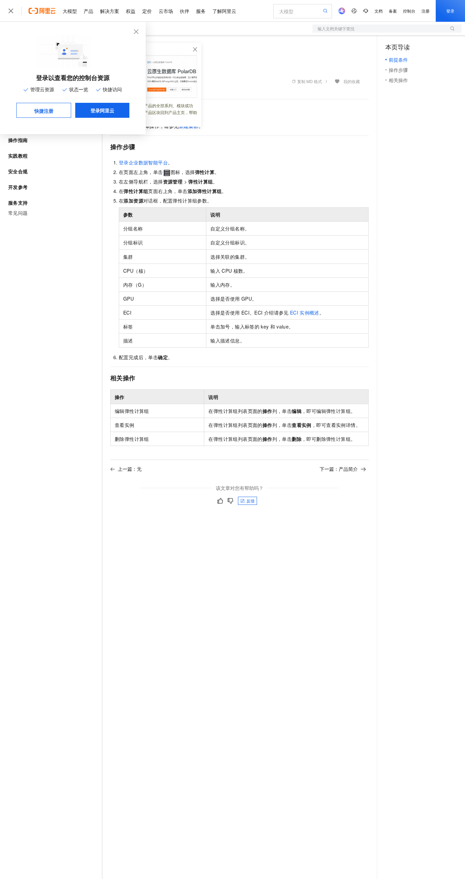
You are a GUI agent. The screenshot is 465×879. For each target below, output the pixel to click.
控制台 (409, 11)
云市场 (166, 10)
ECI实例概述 (304, 312)
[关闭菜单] (11, 11)
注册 (425, 11)
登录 (450, 11)
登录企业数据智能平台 (143, 162)
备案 (393, 11)
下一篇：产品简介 (339, 468)
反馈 (250, 501)
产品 (88, 10)
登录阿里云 (102, 110)
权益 (130, 10)
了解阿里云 (224, 10)
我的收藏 (351, 81)
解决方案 (109, 10)
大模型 (70, 10)
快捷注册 (43, 110)
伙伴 (184, 10)
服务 (201, 10)
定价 (147, 10)
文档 (378, 11)
